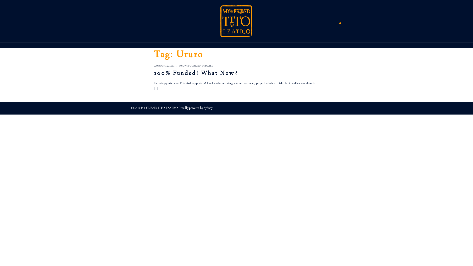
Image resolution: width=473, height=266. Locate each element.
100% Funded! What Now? (196, 74)
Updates (207, 66)
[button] (340, 21)
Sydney (208, 108)
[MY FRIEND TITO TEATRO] (236, 21)
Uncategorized (190, 66)
